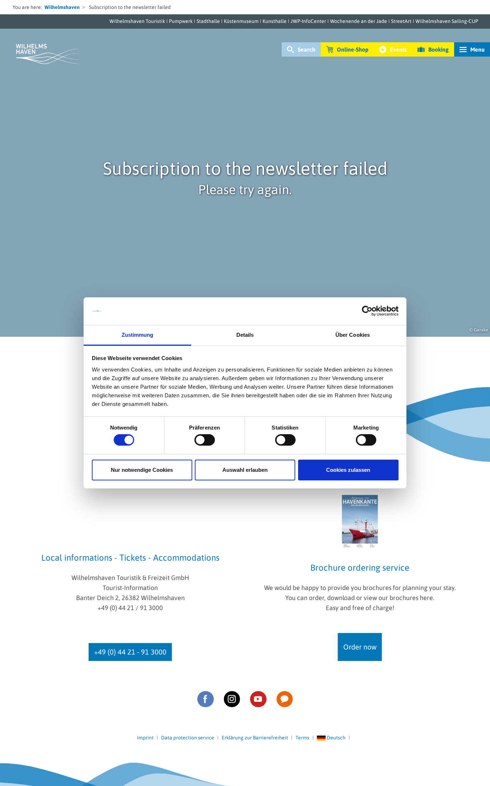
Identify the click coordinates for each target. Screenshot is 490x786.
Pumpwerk (181, 21)
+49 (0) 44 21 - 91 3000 (130, 652)
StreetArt (401, 21)
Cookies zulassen (348, 470)
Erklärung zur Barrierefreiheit (255, 738)
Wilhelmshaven (62, 7)
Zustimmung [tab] (138, 335)
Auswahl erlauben (245, 470)
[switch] (204, 440)
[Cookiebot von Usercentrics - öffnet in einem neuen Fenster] (367, 311)
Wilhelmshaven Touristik (137, 21)
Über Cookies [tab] (352, 335)
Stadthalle (208, 21)
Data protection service (187, 738)
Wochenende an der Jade (358, 21)
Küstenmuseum (241, 21)
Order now (360, 647)
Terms (302, 738)
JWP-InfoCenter (308, 21)
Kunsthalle (275, 21)
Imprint (145, 738)
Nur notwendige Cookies (142, 470)
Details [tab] (245, 335)
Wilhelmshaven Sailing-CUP (446, 21)
